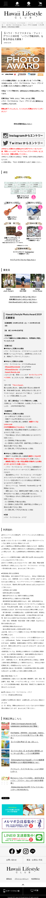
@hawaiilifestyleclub (12, 367)
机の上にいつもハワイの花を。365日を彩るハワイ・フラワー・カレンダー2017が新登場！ (27, 780)
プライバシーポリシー (22, 879)
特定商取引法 (35, 879)
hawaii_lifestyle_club (12, 372)
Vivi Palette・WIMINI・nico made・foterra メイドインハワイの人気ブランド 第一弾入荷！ (27, 735)
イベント (30, 23)
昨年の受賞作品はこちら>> (23, 124)
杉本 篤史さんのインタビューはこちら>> (23, 299)
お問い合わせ (11, 860)
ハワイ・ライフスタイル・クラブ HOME (13, 23)
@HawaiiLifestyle (11, 369)
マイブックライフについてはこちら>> (23, 260)
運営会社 (9, 879)
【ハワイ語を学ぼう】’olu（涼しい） (24, 742)
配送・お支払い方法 (34, 860)
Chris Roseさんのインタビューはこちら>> (23, 302)
